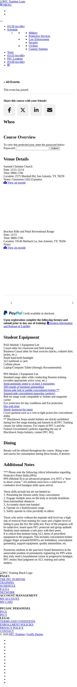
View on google (16, 182)
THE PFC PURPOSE (12, 579)
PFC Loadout (15, 58)
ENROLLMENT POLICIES (16, 624)
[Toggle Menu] (1, 21)
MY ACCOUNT (9, 598)
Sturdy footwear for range (18, 409)
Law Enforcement (39, 39)
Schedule (12, 29)
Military (33, 32)
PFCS (3, 611)
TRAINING (7, 582)
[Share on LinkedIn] (36, 110)
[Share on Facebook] (9, 110)
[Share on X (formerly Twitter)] (23, 110)
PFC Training (17, 634)
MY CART (6, 601)
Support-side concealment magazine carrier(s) (29, 393)
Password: (10, 148)
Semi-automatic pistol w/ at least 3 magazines (29, 383)
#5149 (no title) (16, 61)
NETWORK (7, 592)
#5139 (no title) (16, 26)
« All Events (12, 82)
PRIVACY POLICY (12, 627)
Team (10, 52)
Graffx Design (35, 634)
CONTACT (7, 631)
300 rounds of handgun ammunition (24, 386)
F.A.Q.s (4, 589)
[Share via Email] (50, 110)
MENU (7, 4)
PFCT (3, 614)
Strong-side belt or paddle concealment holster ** (31, 390)
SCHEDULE (7, 585)
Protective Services (39, 36)
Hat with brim (11, 406)
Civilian (33, 45)
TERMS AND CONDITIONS (17, 621)
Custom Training (38, 48)
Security (33, 42)
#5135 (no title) (16, 55)
